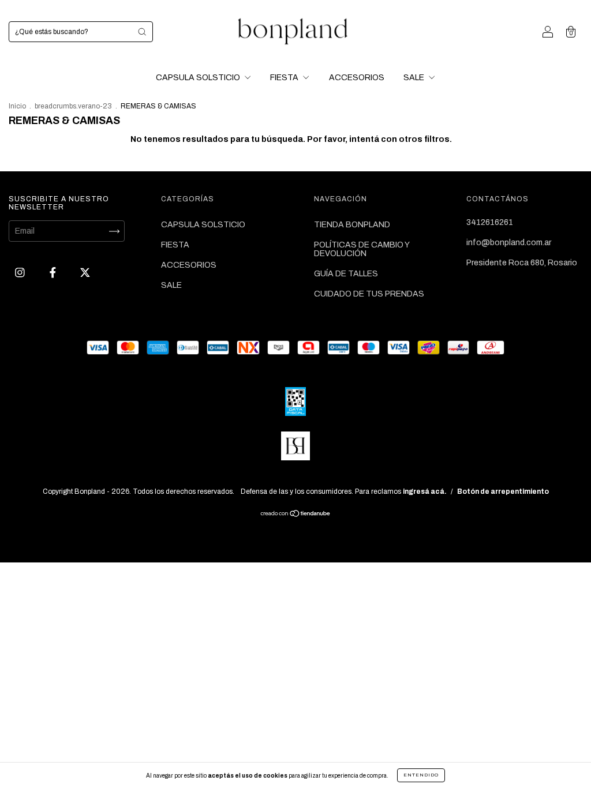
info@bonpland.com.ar (508, 242)
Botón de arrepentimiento (503, 491)
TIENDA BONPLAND (352, 224)
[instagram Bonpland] (21, 272)
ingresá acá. (425, 491)
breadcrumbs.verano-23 (73, 106)
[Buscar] (142, 32)
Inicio (17, 106)
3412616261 (489, 222)
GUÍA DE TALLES (346, 273)
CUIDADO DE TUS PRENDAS (369, 294)
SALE (414, 77)
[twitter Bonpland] (85, 272)
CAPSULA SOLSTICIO (199, 77)
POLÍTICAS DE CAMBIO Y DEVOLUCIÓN (361, 249)
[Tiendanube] (296, 515)
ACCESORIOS (356, 77)
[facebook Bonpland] (54, 272)
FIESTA (285, 77)
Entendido (421, 775)
